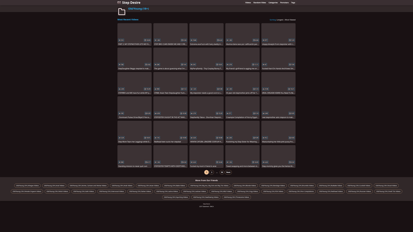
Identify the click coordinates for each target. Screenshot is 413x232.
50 (222, 172)
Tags (293, 2)
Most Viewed (290, 20)
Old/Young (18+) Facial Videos (386, 186)
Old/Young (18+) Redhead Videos (331, 191)
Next (228, 172)
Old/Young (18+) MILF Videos (221, 191)
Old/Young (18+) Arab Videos (122, 186)
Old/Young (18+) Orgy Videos (247, 191)
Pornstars (284, 2)
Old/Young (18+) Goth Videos (83, 191)
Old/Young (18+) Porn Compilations (301, 191)
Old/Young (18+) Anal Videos (54, 186)
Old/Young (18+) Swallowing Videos (206, 197)
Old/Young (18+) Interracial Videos (111, 191)
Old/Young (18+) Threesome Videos (236, 197)
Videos (248, 2)
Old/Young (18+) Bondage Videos (273, 186)
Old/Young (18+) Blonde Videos (245, 186)
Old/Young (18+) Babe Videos (174, 186)
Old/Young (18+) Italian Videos (140, 191)
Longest (280, 20)
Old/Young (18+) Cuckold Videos (359, 186)
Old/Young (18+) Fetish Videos (57, 191)
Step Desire (131, 2)
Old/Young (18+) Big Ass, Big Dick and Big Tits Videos (209, 186)
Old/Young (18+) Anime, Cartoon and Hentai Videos (88, 186)
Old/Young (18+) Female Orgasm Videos (27, 191)
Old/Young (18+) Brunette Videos (302, 186)
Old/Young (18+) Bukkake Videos (330, 186)
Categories (273, 2)
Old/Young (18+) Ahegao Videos (27, 186)
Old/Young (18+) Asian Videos (148, 186)
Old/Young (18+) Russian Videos (359, 191)
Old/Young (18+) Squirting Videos (176, 197)
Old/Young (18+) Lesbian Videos (194, 191)
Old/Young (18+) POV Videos (273, 191)
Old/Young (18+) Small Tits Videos (388, 191)
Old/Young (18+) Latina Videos (167, 191)
